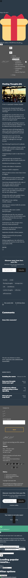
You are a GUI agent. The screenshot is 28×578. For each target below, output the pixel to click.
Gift (1, 44)
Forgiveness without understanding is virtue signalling (10, 389)
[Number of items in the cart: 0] (26, 62)
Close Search (3, 575)
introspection (19, 283)
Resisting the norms (9, 376)
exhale (11, 280)
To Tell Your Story (20, 303)
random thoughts (8, 290)
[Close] (3, 510)
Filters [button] (4, 566)
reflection (17, 290)
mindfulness (10, 286)
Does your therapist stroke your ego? (8, 382)
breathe (5, 280)
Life (4, 286)
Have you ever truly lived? (7, 396)
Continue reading (14, 505)
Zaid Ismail (10, 104)
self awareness (7, 293)
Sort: (1, 567)
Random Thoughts (18, 104)
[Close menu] (10, 52)
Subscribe (21, 270)
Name (7, 419)
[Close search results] (1, 555)
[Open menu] (10, 48)
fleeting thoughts (8, 283)
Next (14, 429)
